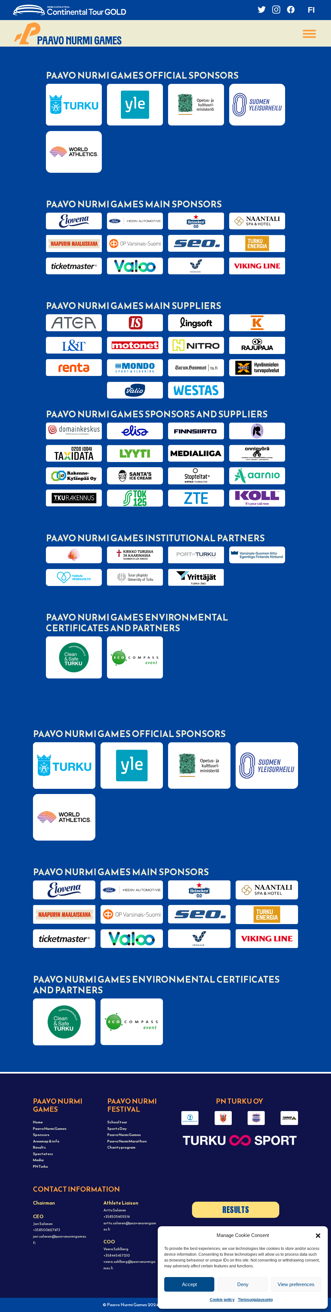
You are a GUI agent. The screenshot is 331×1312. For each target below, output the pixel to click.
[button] (318, 1235)
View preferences (296, 1284)
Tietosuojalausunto (255, 1299)
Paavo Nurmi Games (50, 1128)
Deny (243, 1284)
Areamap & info (46, 1141)
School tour (117, 1122)
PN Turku (40, 1166)
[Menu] (309, 34)
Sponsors (41, 1135)
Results (39, 1147)
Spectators (43, 1154)
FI (311, 10)
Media (38, 1160)
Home (38, 1122)
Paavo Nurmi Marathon (127, 1141)
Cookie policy (222, 1299)
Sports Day (117, 1128)
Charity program (121, 1147)
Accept (189, 1284)
